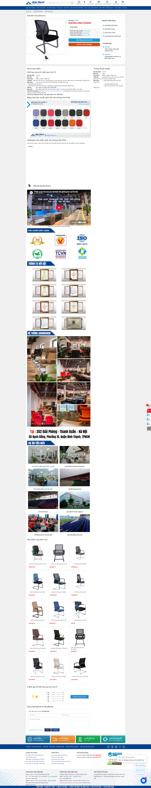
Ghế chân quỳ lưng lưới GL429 (37, 564)
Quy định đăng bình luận (35, 730)
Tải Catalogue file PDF (84, 40)
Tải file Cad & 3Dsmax (84, 44)
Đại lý (84, 4)
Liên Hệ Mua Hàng (31, 757)
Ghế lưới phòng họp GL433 (58, 620)
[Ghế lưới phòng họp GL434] (37, 581)
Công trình (116, 4)
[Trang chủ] (36, 3)
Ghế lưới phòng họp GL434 (37, 592)
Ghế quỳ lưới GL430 (80, 592)
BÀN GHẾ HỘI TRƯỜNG (77, 8)
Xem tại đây (87, 31)
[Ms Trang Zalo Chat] (149, 424)
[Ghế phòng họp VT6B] (80, 609)
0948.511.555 (34, 780)
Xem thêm (118, 8)
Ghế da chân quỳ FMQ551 (59, 592)
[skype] (123, 746)
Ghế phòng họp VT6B (80, 620)
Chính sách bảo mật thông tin (59, 755)
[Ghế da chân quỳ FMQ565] (59, 665)
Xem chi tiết (86, 35)
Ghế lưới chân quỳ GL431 (37, 676)
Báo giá (83, 746)
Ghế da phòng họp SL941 (37, 620)
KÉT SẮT (66, 8)
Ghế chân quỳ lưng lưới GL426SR (77, 648)
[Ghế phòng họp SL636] (80, 553)
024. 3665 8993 (52, 776)
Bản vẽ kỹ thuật (89, 746)
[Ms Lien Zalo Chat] (149, 420)
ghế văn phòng (40, 80)
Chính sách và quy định (71, 746)
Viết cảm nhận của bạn (79, 697)
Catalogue (90, 4)
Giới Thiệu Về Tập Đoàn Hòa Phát (35, 763)
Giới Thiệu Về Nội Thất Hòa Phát (35, 761)
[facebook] (119, 746)
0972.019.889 (42, 780)
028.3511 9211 (68, 776)
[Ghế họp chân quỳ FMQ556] (37, 637)
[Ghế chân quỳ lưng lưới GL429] (37, 553)
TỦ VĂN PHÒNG (51, 8)
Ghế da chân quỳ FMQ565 (59, 676)
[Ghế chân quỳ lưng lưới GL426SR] (80, 637)
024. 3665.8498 (96, 755)
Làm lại (55, 730)
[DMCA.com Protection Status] (116, 763)
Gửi (48, 730)
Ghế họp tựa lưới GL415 (42, 186)
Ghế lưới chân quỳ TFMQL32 (59, 648)
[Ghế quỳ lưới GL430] (80, 581)
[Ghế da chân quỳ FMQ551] (59, 581)
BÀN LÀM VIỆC (41, 8)
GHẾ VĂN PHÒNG (31, 8)
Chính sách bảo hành (57, 757)
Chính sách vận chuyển (57, 759)
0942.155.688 (52, 780)
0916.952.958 (77, 780)
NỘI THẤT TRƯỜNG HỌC (106, 8)
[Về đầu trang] (149, 429)
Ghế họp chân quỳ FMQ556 (37, 648)
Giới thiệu (79, 4)
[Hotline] (149, 411)
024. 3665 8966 (43, 776)
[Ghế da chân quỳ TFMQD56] (80, 665)
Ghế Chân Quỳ (49, 11)
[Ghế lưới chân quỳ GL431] (37, 665)
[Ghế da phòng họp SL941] (37, 609)
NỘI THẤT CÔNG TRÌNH (91, 8)
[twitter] (108, 746)
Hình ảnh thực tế (36, 746)
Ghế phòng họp (40, 82)
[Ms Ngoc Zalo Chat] (149, 415)
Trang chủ (28, 11)
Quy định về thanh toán (57, 763)
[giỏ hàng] (149, 406)
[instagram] (112, 746)
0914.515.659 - (68, 780)
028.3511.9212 (77, 776)
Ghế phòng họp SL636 (80, 564)
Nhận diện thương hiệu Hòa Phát (35, 759)
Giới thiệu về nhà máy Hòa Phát (34, 755)
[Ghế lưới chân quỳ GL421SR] (59, 553)
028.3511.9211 (97, 757)
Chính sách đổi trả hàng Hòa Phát (60, 761)
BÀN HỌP (60, 8)
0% (63, 692)
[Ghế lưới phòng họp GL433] (59, 609)
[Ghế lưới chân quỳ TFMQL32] (59, 637)
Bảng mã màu (107, 4)
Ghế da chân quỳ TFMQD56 (80, 676)
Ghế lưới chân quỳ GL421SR (59, 564)
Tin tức (124, 8)
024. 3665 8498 (33, 776)
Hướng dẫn (98, 4)
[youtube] (116, 746)
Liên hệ (123, 4)
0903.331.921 (85, 780)
